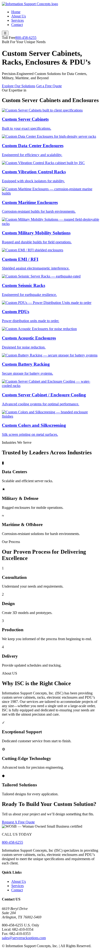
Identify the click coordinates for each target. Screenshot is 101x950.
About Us (18, 16)
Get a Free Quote (49, 86)
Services (17, 20)
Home (15, 12)
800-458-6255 (25, 38)
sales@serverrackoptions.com (24, 938)
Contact (17, 25)
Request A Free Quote (18, 822)
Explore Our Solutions (18, 86)
